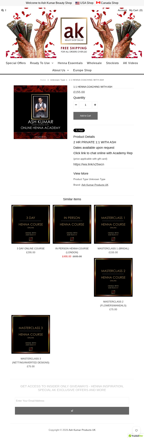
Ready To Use (40, 63)
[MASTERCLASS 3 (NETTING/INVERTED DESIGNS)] (30, 352)
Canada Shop (109, 2)
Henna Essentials (70, 63)
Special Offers (16, 63)
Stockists (112, 63)
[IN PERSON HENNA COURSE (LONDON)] (72, 242)
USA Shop (87, 2)
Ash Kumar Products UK (94, 184)
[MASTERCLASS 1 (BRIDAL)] (113, 242)
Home (43, 80)
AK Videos (130, 63)
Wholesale (94, 63)
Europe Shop (82, 70)
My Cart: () (136, 10)
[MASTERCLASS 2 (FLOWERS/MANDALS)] (113, 295)
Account (122, 10)
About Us (58, 70)
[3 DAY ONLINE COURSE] (30, 242)
